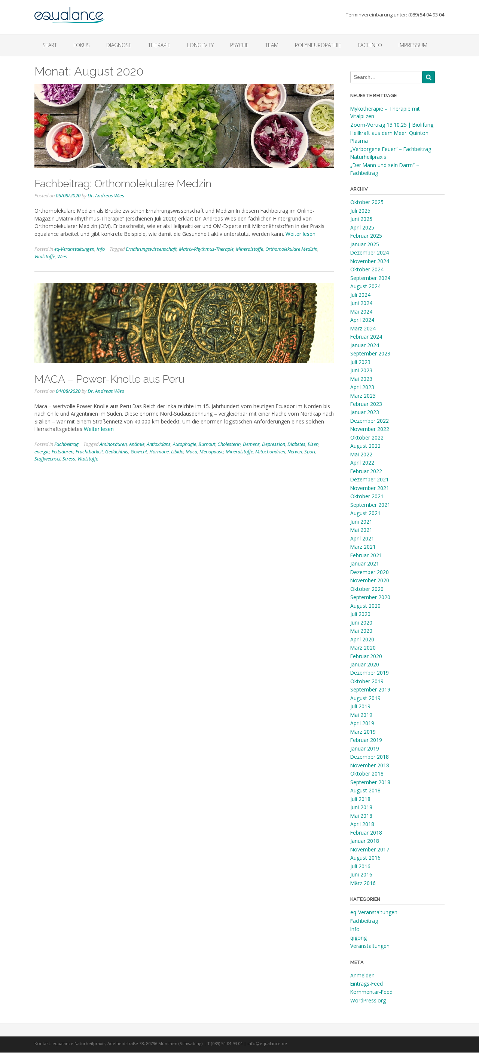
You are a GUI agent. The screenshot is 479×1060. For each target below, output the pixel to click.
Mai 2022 (361, 454)
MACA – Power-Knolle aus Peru (109, 379)
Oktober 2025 (367, 202)
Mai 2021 (361, 529)
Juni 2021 (361, 521)
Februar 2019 (366, 739)
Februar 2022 (366, 471)
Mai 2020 (361, 630)
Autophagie (184, 444)
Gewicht (139, 451)
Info (101, 249)
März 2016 (363, 883)
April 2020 (362, 639)
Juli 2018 (360, 798)
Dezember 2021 (369, 479)
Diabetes (296, 444)
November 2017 (369, 849)
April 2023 (362, 387)
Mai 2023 (361, 378)
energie (41, 451)
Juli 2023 (360, 362)
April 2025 (362, 227)
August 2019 (365, 698)
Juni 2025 (361, 218)
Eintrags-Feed (366, 983)
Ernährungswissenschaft (151, 249)
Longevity (200, 45)
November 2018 (369, 765)
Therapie (159, 45)
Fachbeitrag (66, 444)
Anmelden (362, 975)
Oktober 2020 (367, 588)
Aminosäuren (113, 444)
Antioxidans (159, 444)
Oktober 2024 (367, 269)
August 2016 (365, 857)
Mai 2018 (361, 815)
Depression (273, 444)
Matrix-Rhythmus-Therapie (206, 249)
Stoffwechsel (47, 458)
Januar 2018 (364, 840)
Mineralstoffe (249, 249)
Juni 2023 (361, 370)
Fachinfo (370, 45)
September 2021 (370, 504)
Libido (177, 451)
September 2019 (370, 689)
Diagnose (119, 45)
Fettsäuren (62, 451)
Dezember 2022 (369, 420)
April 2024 (362, 319)
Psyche (239, 45)
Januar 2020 (364, 664)
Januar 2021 (364, 563)
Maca (191, 451)
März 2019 (363, 731)
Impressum (413, 45)
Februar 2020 (366, 656)
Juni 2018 (361, 807)
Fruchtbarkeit (89, 451)
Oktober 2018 (367, 773)
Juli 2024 (360, 294)
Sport (309, 451)
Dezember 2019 (369, 672)
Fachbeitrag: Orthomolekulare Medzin (122, 183)
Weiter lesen (300, 233)
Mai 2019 (361, 714)
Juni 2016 (361, 874)
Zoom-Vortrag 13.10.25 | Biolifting (391, 124)
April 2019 (362, 723)
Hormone (159, 451)
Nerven (294, 451)
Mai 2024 (361, 311)
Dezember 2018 (369, 756)
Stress (68, 458)
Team (271, 45)
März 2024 (363, 328)
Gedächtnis (116, 451)
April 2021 (362, 538)
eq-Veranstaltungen (74, 249)
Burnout (206, 444)
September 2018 (370, 782)
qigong (358, 937)
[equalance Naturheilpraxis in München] (69, 11)
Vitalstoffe (44, 256)
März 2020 (363, 647)
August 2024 (365, 286)
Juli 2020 (360, 613)
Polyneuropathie (318, 45)
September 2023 (370, 353)
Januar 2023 (364, 412)
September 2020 (370, 597)
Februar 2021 (366, 555)
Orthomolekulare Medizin (291, 249)
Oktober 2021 (367, 496)
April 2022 (362, 462)
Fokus (81, 45)
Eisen (313, 444)
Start (50, 45)
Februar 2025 (366, 235)
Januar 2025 (364, 244)
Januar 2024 (364, 345)
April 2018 (362, 824)
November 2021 (369, 488)
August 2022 (365, 445)
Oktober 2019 (367, 681)
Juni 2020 (361, 622)
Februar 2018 (366, 832)
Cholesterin (229, 444)
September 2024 (370, 277)
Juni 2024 (361, 302)
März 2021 (363, 546)
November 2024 (369, 261)
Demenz (251, 444)
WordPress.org (368, 1000)
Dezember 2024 (369, 252)
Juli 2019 (360, 706)
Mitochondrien (270, 451)
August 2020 (365, 605)
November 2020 (369, 580)
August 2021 (365, 513)
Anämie (136, 444)
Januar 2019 (364, 748)
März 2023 (363, 395)
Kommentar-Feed (371, 991)
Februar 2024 (366, 336)
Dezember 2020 (369, 572)
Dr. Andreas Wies (106, 195)
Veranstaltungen (370, 945)
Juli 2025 (360, 210)
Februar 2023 (366, 403)
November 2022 (369, 428)
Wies (62, 256)
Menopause (211, 451)
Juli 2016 (360, 866)
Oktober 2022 (367, 437)
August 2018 (365, 790)
